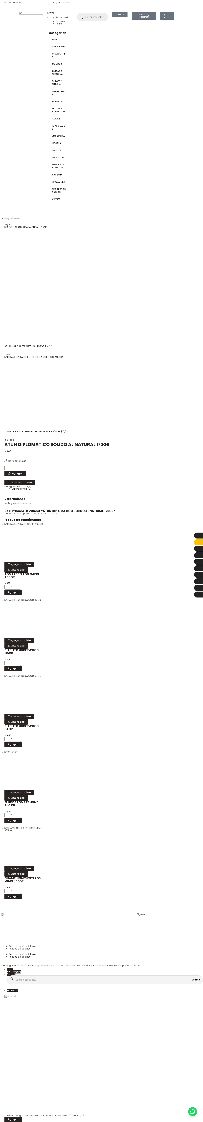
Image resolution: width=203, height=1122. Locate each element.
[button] (192, 1111)
